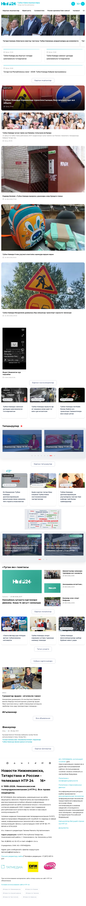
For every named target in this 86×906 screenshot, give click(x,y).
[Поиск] (73, 4)
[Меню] (83, 4)
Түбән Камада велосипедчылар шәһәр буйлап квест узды (70, 638)
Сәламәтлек (39, 11)
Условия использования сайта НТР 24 (15, 884)
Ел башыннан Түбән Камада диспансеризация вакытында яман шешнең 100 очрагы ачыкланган (14, 496)
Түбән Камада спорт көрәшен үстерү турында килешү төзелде (43, 638)
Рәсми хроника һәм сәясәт (58, 11)
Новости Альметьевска (12, 893)
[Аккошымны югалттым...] (52, 588)
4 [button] (41, 455)
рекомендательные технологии (71, 796)
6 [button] (47, 455)
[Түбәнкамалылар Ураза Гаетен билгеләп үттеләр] (63, 544)
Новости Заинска (30, 897)
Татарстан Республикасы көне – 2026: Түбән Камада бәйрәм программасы (34, 72)
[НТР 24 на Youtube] (14, 763)
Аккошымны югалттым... (73, 584)
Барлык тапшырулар (43, 464)
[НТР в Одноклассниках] (28, 763)
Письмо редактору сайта (12, 856)
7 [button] (51, 455)
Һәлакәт (76, 11)
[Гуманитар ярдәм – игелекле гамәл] (22, 678)
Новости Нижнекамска (12, 889)
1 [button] (32, 455)
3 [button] (38, 455)
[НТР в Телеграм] (35, 763)
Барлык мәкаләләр (43, 612)
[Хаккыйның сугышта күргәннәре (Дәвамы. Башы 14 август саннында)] (22, 581)
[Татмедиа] (12, 867)
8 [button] (54, 455)
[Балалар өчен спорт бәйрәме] (52, 601)
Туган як (5, 596)
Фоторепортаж (34, 536)
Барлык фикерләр (43, 749)
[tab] (40, 32)
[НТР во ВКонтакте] (22, 763)
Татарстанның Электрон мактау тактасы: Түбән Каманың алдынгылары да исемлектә (40, 41)
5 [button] (44, 455)
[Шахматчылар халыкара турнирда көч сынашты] (52, 574)
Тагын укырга (43, 649)
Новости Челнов (33, 893)
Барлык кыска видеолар (43, 383)
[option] (11, 11)
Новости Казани (32, 889)
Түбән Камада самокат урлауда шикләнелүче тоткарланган (13, 409)
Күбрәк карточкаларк (43, 661)
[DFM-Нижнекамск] (33, 867)
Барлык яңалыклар (11, 11)
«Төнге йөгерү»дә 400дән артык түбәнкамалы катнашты (14, 638)
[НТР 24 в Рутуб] (43, 763)
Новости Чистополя (11, 897)
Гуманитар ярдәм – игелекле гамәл (21, 696)
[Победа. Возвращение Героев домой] (43, 519)
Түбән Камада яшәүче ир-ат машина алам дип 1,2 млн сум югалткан (43, 409)
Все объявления (43, 718)
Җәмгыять (26, 11)
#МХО (4, 693)
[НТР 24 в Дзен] (50, 763)
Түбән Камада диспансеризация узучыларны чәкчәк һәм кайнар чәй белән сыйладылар (70, 496)
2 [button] (35, 455)
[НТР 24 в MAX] (7, 763)
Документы (64, 828)
